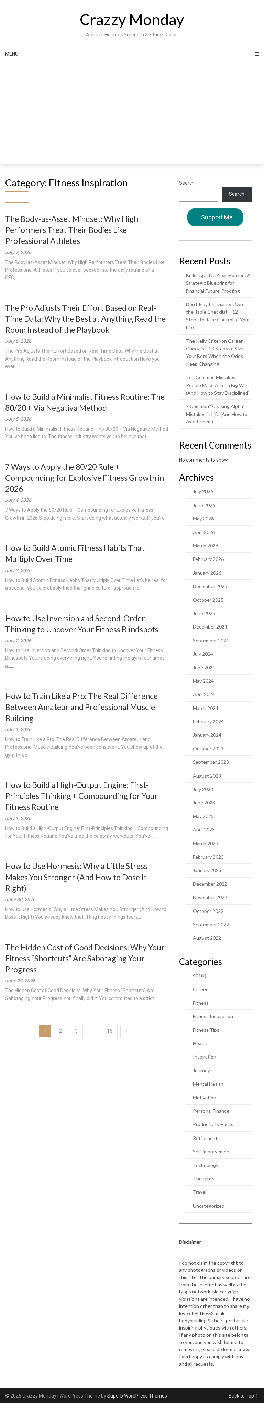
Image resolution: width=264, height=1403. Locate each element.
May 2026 (203, 518)
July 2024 (203, 654)
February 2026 (208, 559)
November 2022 (210, 897)
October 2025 (208, 600)
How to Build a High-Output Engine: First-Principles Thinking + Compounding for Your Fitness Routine (81, 796)
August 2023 (207, 776)
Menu (11, 54)
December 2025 (210, 586)
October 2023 (208, 748)
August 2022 (207, 938)
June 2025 (204, 613)
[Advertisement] (131, 113)
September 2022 (211, 924)
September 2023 (211, 762)
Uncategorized (208, 1206)
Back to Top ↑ (244, 1396)
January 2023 (207, 870)
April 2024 (204, 694)
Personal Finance (211, 1111)
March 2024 (205, 708)
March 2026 (205, 545)
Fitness (201, 1003)
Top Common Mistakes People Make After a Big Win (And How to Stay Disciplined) (218, 385)
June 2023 (204, 802)
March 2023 (205, 843)
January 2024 (207, 735)
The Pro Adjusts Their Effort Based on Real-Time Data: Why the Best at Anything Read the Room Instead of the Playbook (85, 319)
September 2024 (211, 640)
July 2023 (203, 789)
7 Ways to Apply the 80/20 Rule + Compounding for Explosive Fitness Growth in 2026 (84, 478)
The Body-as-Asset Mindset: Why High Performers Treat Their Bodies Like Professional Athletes (71, 230)
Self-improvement (212, 1151)
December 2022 (210, 884)
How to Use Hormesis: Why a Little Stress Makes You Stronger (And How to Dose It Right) (76, 877)
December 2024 (210, 627)
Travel (199, 1192)
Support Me (217, 217)
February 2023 (208, 857)
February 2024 (208, 721)
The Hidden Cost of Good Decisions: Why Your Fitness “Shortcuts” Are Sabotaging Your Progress (85, 958)
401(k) (199, 975)
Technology (205, 1165)
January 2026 (207, 573)
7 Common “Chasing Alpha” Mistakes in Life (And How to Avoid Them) (217, 414)
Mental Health (208, 1084)
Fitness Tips (206, 1030)
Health (200, 1043)
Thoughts (203, 1178)
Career (200, 989)
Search (187, 183)
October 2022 (208, 911)
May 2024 (203, 681)
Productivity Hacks (213, 1124)
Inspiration (204, 1057)
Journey (201, 1070)
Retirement (205, 1138)
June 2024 (204, 667)
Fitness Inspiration (213, 1016)
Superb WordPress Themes (137, 1396)
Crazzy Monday (132, 19)
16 (109, 1031)
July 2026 (203, 491)
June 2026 (204, 505)
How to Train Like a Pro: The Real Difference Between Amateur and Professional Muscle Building (81, 707)
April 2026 (204, 532)
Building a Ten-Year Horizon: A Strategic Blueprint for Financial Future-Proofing (218, 283)
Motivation (204, 1097)
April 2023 (204, 830)
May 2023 (203, 816)
